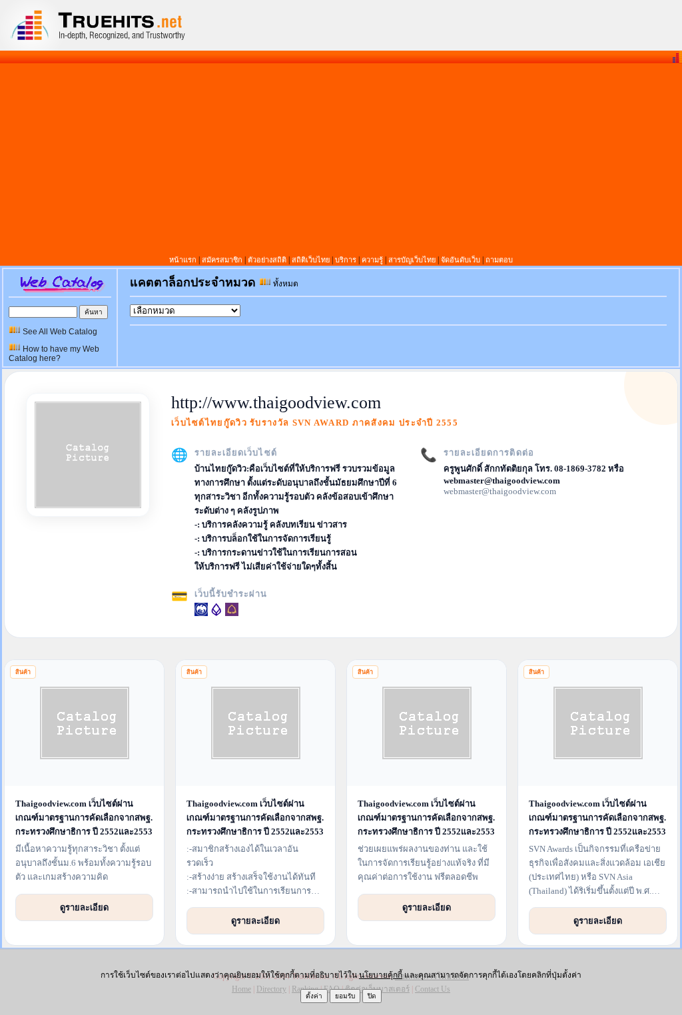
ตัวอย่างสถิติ (267, 260)
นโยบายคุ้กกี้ (380, 975)
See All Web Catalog (59, 331)
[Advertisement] (341, 158)
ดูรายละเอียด (84, 907)
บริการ (345, 260)
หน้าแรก (182, 260)
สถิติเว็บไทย (311, 260)
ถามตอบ (499, 260)
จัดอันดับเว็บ (460, 260)
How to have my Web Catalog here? (54, 353)
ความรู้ (372, 260)
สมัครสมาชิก (223, 260)
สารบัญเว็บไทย (412, 260)
